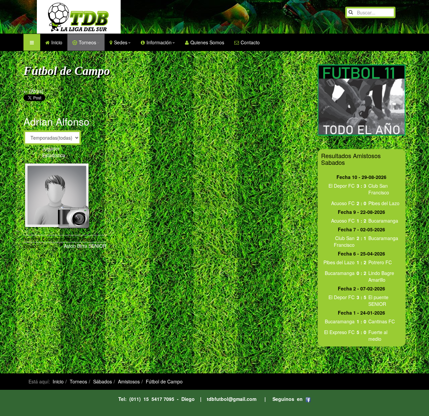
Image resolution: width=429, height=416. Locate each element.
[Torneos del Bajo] (65, 17)
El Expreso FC (339, 332)
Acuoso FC (343, 203)
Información (159, 42)
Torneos (87, 42)
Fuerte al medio (377, 335)
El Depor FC (341, 185)
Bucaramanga (383, 220)
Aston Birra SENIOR (85, 245)
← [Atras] (33, 91)
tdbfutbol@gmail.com (231, 399)
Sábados (102, 381)
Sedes (120, 42)
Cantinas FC (381, 321)
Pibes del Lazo (384, 203)
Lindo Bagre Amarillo (381, 276)
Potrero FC (380, 262)
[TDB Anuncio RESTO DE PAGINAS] (362, 99)
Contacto (250, 42)
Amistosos (129, 381)
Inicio (56, 42)
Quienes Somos (207, 42)
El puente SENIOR (378, 300)
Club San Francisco (378, 189)
